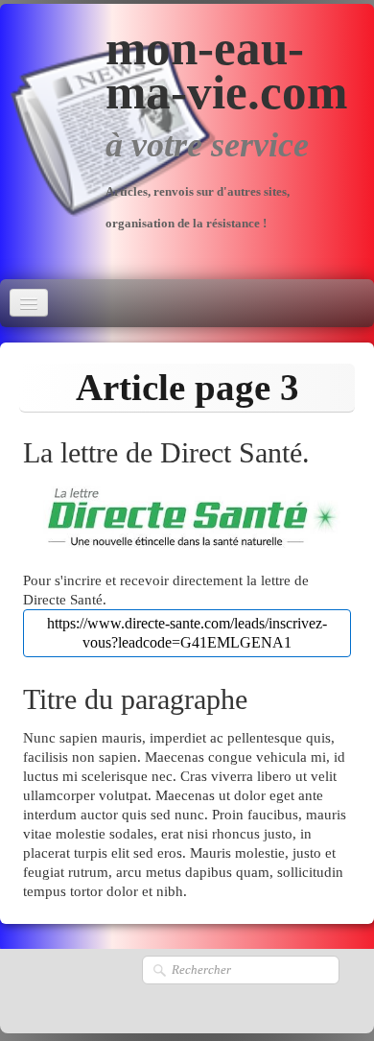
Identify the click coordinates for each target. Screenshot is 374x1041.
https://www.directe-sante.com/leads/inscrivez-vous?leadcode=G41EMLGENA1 (187, 633)
